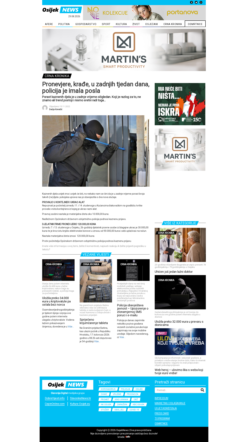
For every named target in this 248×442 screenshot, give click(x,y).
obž (136, 399)
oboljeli (119, 409)
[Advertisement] (180, 195)
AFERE (49, 24)
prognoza (132, 394)
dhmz (104, 394)
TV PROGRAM (162, 418)
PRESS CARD (162, 413)
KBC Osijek (138, 404)
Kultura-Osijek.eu (80, 403)
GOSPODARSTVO (86, 24)
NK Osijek (106, 404)
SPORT (106, 24)
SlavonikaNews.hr (80, 398)
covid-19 (134, 409)
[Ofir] (127, 437)
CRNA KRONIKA (172, 24)
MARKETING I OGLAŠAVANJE (170, 403)
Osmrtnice (161, 423)
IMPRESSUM (161, 398)
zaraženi (122, 404)
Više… (70, 326)
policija (125, 389)
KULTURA (121, 24)
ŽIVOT (136, 24)
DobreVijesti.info (55, 398)
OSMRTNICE (195, 24)
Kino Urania (121, 399)
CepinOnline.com (55, 403)
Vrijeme (117, 394)
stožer (105, 409)
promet (105, 399)
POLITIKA (64, 24)
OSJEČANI (151, 24)
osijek (139, 389)
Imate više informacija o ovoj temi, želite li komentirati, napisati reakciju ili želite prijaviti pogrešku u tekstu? (94, 248)
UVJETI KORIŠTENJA (166, 408)
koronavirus (108, 389)
